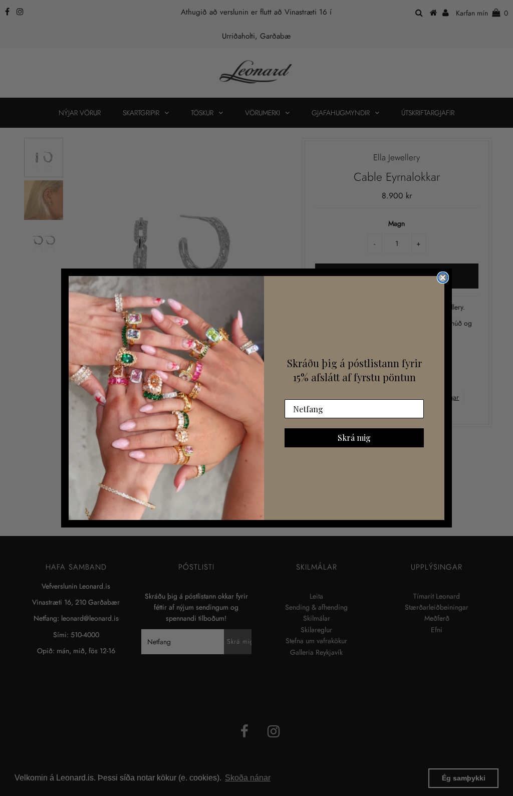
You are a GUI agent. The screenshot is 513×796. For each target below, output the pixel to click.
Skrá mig (354, 437)
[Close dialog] (443, 278)
